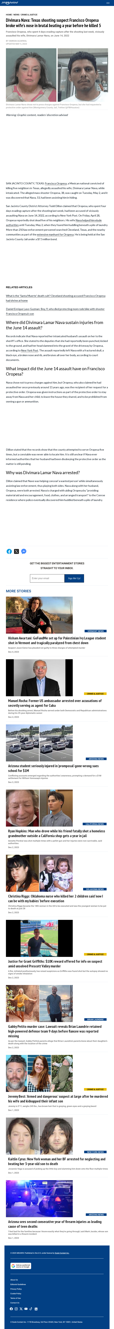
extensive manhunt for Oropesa (55, 234)
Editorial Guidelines (18, 1284)
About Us (14, 1280)
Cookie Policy (15, 1294)
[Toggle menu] (109, 3)
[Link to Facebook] (11, 1308)
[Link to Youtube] (25, 1308)
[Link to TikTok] (30, 1309)
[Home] (9, 2)
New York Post (29, 350)
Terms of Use (15, 1298)
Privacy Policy (16, 1289)
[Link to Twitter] (21, 1308)
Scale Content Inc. (62, 1253)
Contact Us (14, 1303)
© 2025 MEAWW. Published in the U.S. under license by (32, 1253)
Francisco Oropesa (56, 183)
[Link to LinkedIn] (36, 1309)
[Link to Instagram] (16, 1308)
